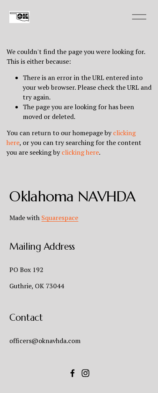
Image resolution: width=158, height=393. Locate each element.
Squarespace (59, 217)
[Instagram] (85, 373)
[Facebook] (72, 373)
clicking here (80, 152)
